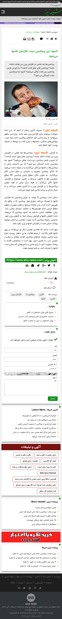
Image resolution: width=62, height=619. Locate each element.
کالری (41, 294)
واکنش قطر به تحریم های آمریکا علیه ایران (40, 516)
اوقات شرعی (8, 576)
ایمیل (55, 355)
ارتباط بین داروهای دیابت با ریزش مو (42, 420)
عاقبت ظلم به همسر (23, 455)
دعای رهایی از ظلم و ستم (46, 455)
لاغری (52, 299)
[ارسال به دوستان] (28, 39)
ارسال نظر (48, 288)
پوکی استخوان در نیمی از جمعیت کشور (38, 320)
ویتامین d (30, 294)
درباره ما (57, 576)
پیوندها (29, 576)
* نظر (55, 377)
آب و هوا (20, 576)
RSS (13, 582)
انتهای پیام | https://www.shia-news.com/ (31, 260)
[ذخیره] (33, 39)
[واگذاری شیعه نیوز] (31, 22)
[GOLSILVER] (31, 537)
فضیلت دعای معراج (30, 461)
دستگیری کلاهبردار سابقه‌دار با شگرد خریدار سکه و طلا (35, 428)
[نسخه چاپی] (24, 39)
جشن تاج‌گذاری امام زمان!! (45, 507)
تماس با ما (47, 576)
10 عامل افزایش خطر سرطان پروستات (41, 520)
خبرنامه (20, 582)
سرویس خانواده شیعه (49, 32)
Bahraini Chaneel (48, 473)
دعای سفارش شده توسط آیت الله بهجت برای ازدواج (36, 485)
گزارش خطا (48, 278)
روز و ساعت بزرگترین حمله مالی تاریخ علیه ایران (37, 511)
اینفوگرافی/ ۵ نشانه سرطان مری (44, 524)
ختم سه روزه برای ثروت (46, 467)
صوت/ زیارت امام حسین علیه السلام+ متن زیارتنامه (41, 18)
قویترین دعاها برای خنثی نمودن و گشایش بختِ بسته (35, 479)
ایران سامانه (25, 616)
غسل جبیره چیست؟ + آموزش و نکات (38, 566)
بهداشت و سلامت (32, 32)
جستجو (29, 582)
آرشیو (37, 576)
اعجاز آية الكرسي (49, 461)
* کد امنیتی (52, 364)
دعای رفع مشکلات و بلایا (22, 467)
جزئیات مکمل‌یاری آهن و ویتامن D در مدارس (35, 316)
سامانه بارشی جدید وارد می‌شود (44, 436)
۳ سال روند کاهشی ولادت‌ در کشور (39, 562)
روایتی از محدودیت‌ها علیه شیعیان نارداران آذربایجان (32, 557)
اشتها (43, 299)
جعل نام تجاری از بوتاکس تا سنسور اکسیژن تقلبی (37, 424)
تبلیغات (48, 582)
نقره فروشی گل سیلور (47, 491)
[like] (31, 283)
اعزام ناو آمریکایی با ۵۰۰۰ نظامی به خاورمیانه (39, 415)
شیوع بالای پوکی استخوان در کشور (40, 312)
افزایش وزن (16, 294)
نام (56, 346)
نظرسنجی (39, 582)
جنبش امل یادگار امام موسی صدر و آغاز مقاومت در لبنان (34, 432)
